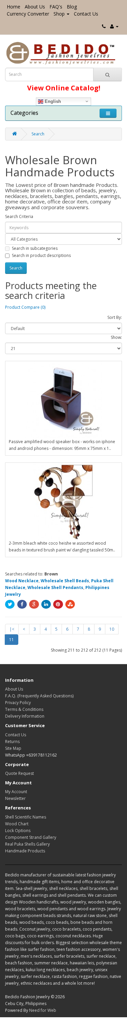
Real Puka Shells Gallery (27, 844)
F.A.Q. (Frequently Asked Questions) (39, 696)
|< (11, 629)
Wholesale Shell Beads (65, 581)
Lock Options (17, 830)
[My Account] (114, 26)
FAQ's (55, 6)
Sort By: (114, 317)
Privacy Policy (18, 702)
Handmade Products (25, 851)
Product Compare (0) (25, 307)
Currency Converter (28, 13)
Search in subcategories (35, 248)
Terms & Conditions (24, 709)
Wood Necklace (22, 581)
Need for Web (42, 1010)
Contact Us (86, 13)
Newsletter (15, 798)
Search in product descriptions (41, 255)
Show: (116, 337)
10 (111, 629)
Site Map (13, 748)
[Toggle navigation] (108, 113)
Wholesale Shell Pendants (55, 587)
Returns (12, 741)
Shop (59, 13)
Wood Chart (16, 824)
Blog (72, 6)
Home (13, 6)
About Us (35, 6)
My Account (16, 791)
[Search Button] (107, 74)
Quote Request (19, 773)
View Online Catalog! (63, 87)
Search (37, 134)
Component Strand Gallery (30, 837)
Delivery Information (24, 716)
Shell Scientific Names (25, 817)
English (52, 101)
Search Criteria (19, 216)
